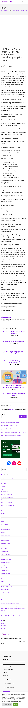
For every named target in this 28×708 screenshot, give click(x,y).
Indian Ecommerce (6, 519)
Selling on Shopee (5, 576)
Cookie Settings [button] (7, 704)
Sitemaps (5, 675)
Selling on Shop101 (5, 573)
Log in (2, 623)
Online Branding (5, 524)
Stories (5, 672)
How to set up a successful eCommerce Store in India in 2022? (14, 386)
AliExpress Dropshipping (7, 478)
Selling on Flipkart (5, 562)
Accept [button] (15, 704)
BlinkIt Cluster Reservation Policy (9, 425)
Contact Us (6, 660)
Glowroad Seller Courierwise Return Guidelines (14, 332)
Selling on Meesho (5, 565)
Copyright (3, 483)
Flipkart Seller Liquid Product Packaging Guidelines (13, 432)
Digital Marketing (5, 489)
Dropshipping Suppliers (7, 497)
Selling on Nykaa (5, 570)
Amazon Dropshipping (6, 481)
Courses (3, 486)
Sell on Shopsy (4, 551)
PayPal (3, 532)
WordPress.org (5, 628)
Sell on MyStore (5, 548)
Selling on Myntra (5, 567)
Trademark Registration (7, 587)
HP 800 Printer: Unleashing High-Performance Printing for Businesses (14, 352)
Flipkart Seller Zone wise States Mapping (11, 435)
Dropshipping (4, 491)
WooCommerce (5, 595)
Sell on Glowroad (5, 543)
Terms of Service (8, 669)
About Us (5, 663)
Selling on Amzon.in (6, 559)
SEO (2, 578)
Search (3, 414)
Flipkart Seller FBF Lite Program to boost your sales (14, 361)
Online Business (5, 527)
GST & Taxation (5, 516)
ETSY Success (4, 508)
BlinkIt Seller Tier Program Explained (14, 341)
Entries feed (4, 625)
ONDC (2, 521)
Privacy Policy (7, 666)
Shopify (3, 581)
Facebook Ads (4, 513)
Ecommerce (20, 67)
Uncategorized (5, 589)
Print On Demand (5, 535)
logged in (11, 409)
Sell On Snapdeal (5, 554)
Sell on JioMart (4, 546)
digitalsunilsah (7, 65)
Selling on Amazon (5, 557)
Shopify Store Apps (6, 584)
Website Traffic (5, 592)
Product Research (5, 538)
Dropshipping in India (6, 494)
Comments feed (5, 627)
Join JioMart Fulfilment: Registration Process (14, 394)
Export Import (4, 510)
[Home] (1, 10)
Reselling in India (5, 540)
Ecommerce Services (6, 502)
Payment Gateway (5, 529)
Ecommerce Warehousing (7, 505)
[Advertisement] (14, 29)
